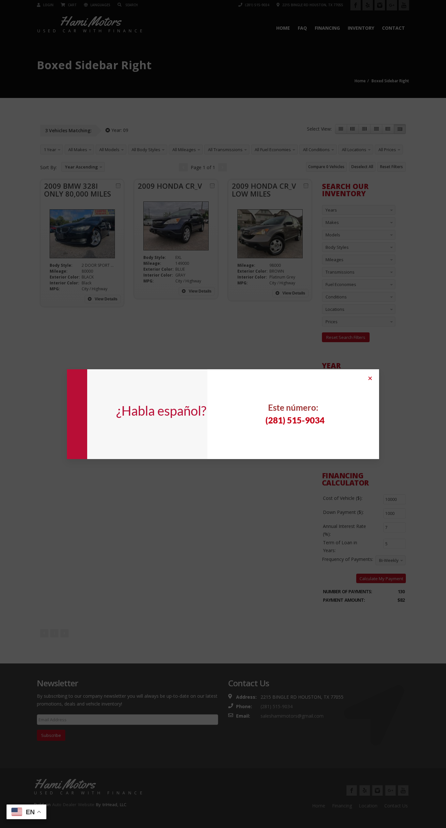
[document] (223, 414)
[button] (370, 378)
